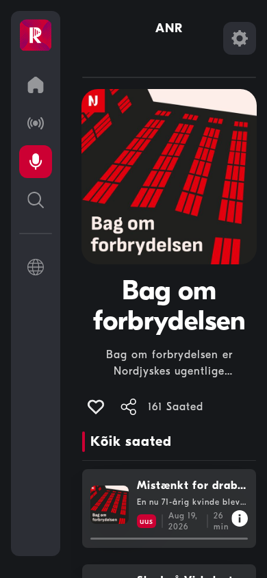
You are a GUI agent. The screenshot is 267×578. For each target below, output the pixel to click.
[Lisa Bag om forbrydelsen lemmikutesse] (96, 406)
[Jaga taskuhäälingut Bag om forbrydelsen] (128, 406)
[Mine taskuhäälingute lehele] (35, 161)
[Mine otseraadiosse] (35, 123)
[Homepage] (35, 35)
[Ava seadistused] (239, 38)
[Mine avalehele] (35, 84)
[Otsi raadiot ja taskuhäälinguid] (35, 200)
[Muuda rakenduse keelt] (35, 267)
